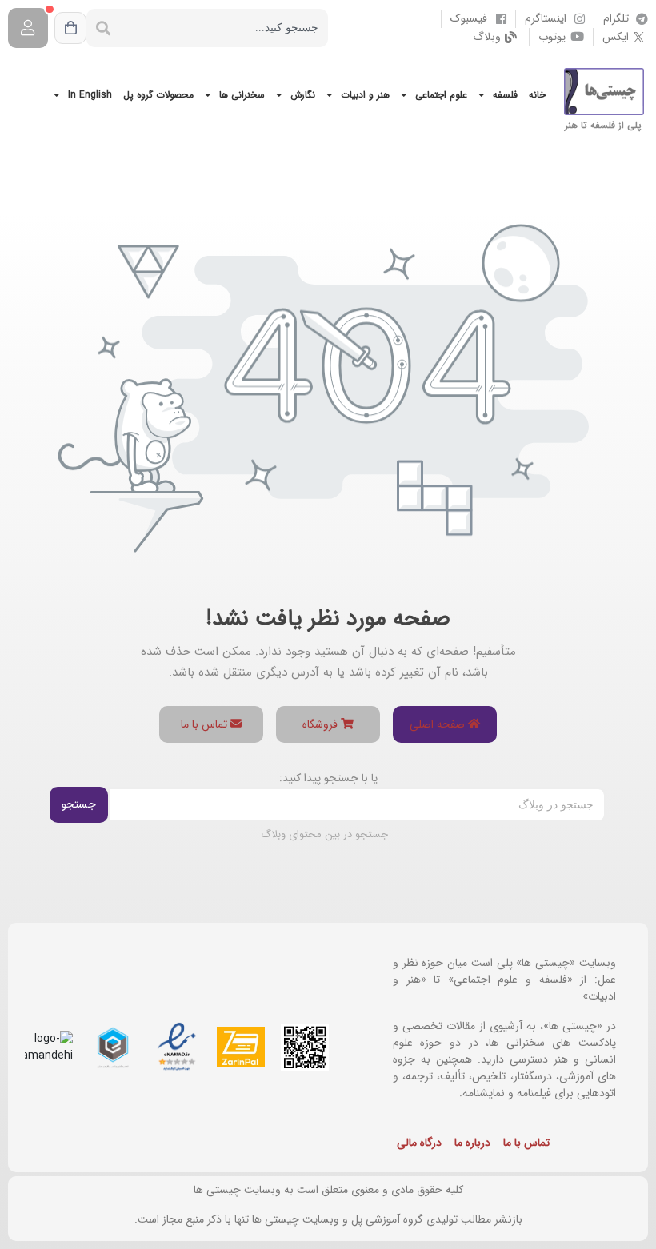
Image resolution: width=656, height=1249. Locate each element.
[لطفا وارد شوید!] (28, 28)
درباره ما (472, 1142)
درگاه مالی (419, 1142)
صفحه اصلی (439, 724)
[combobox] (224, 28)
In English (90, 94)
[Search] (103, 28)
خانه (537, 94)
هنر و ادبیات (365, 94)
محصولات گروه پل (158, 94)
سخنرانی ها (242, 94)
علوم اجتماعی (441, 94)
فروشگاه (321, 724)
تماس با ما (205, 724)
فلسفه (505, 94)
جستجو (79, 804)
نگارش (302, 94)
